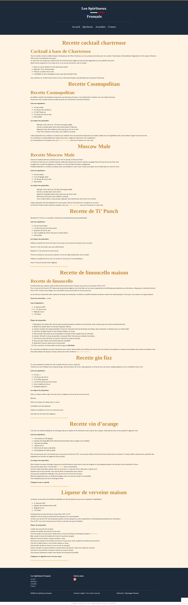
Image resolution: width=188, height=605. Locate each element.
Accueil (76, 26)
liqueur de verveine (82, 351)
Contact (112, 26)
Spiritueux (87, 26)
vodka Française (64, 140)
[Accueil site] (94, 12)
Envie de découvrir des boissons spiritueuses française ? (50, 266)
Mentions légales (79, 593)
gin (40, 375)
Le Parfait (60, 467)
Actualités (100, 26)
